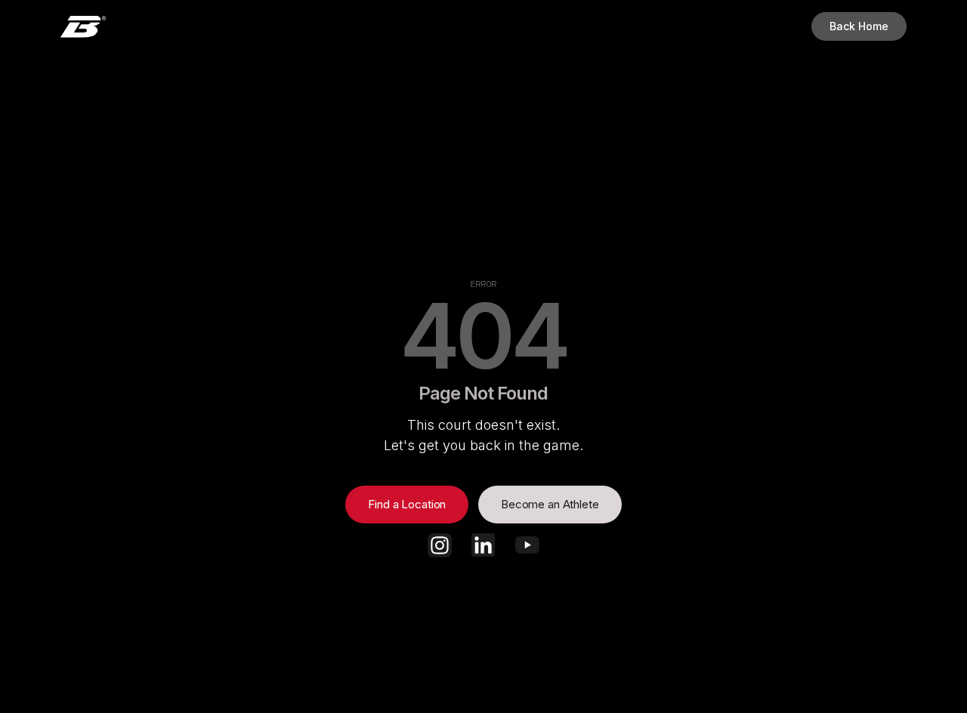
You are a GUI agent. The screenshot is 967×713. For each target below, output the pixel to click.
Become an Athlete (549, 504)
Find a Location (407, 504)
